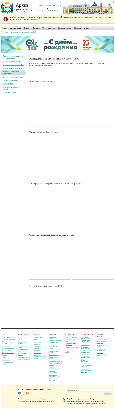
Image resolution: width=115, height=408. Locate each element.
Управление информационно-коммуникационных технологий (86, 401)
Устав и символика (7, 337)
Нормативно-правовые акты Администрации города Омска (85, 339)
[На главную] (1, 31)
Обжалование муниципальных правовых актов (85, 356)
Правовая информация (53, 371)
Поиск (41, 10)
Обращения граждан (100, 335)
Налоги (51, 348)
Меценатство (6, 360)
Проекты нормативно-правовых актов (87, 351)
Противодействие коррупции (23, 350)
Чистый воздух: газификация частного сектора (40, 357)
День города (5, 345)
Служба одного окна (71, 337)
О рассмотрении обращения (101, 342)
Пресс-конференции (24, 359)
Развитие (52, 334)
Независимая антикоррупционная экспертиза (86, 370)
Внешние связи (6, 350)
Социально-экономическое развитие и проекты (55, 339)
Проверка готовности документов (71, 344)
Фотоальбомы (38, 337)
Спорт (4, 357)
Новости (36, 334)
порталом (79, 403)
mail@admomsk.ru (46, 401)
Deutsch (56, 5)
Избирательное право (24, 362)
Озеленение (37, 353)
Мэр (19, 337)
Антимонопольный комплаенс (86, 365)
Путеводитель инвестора (53, 379)
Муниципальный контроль (22, 354)
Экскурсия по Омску (8, 348)
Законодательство (87, 334)
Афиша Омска (38, 344)
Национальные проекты (53, 343)
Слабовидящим (51, 10)
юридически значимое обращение (37, 399)
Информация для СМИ (24, 357)
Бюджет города (53, 346)
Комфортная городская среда (54, 375)
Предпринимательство (55, 361)
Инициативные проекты (53, 351)
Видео (35, 339)
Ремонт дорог (37, 350)
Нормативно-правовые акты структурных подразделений (85, 346)
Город (4, 334)
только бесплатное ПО (98, 403)
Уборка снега (37, 342)
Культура (4, 355)
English (49, 5)
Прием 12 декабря (102, 355)
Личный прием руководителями (101, 349)
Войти (113, 2)
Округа (20, 339)
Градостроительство (8, 353)
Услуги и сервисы (70, 334)
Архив (22, 5)
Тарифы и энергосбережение (54, 368)
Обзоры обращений (102, 339)
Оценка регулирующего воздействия (85, 361)
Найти (108, 393)
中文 (61, 5)
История (4, 343)
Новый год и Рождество (37, 347)
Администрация (23, 334)
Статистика (100, 353)
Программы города (54, 355)
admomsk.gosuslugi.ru (28, 19)
